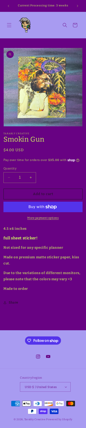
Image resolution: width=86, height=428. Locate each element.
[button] (9, 25)
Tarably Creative (35, 419)
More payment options (43, 217)
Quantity (10, 168)
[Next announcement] (77, 6)
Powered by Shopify (59, 419)
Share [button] (13, 302)
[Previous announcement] (8, 6)
